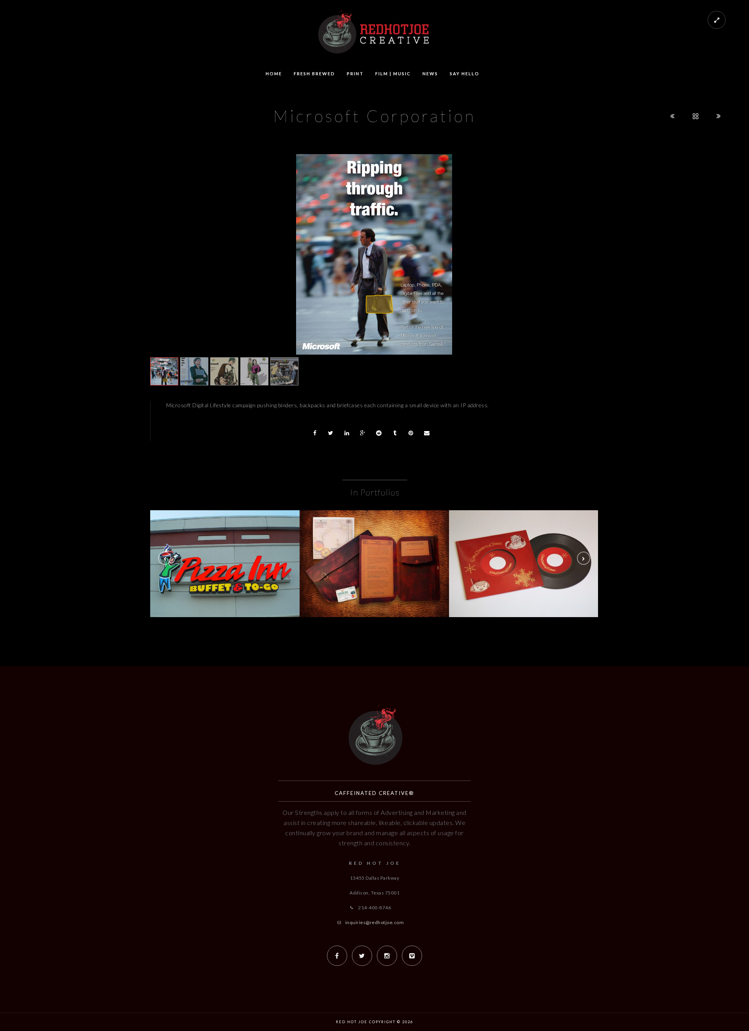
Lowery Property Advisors (524, 572)
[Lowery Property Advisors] (524, 551)
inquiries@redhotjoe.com (374, 922)
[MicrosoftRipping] (374, 254)
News (430, 73)
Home (274, 73)
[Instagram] (387, 955)
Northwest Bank (374, 572)
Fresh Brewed (314, 73)
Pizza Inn (225, 572)
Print (355, 73)
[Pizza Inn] (225, 551)
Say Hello (464, 73)
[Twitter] (362, 955)
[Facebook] (337, 955)
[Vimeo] (412, 955)
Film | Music (393, 73)
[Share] (315, 433)
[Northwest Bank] (374, 551)
